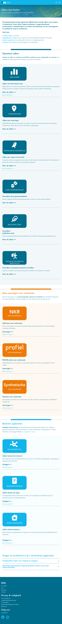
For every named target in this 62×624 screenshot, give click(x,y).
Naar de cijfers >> (9, 92)
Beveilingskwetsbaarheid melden (10, 604)
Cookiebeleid (4, 602)
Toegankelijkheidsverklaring (8, 600)
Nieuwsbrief (4, 612)
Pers (2, 588)
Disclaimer (4, 606)
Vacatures (3, 590)
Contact (3, 592)
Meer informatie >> (8, 95)
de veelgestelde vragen (28, 432)
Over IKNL (4, 586)
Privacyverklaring (5, 598)
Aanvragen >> (7, 332)
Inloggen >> (7, 464)
